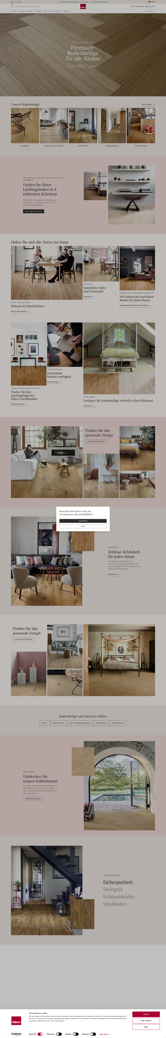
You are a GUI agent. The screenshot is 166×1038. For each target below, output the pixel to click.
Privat (83, 526)
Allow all (146, 1014)
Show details (104, 1034)
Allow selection (146, 1020)
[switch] (59, 1034)
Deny (146, 1027)
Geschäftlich (83, 521)
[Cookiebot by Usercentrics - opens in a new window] (16, 1034)
